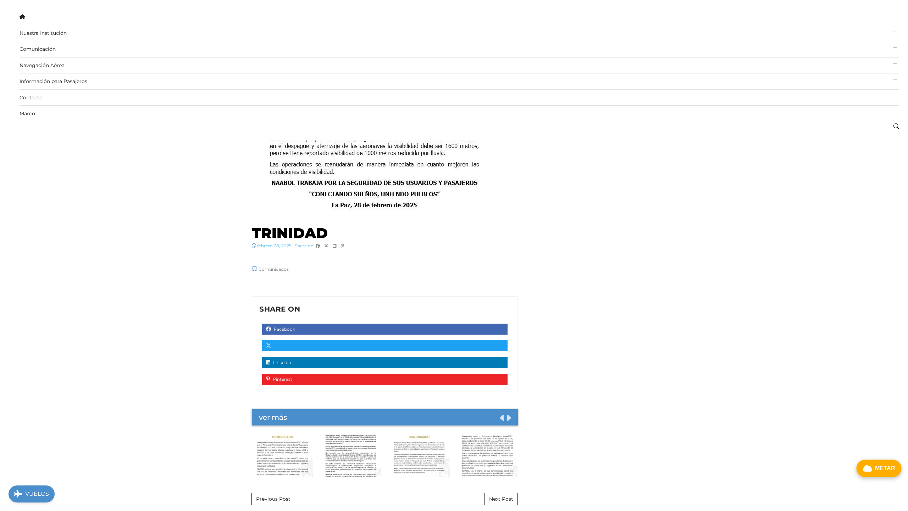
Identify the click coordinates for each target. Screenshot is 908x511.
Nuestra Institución (43, 33)
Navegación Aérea (42, 65)
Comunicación (38, 49)
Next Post (501, 499)
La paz (350, 455)
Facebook (284, 329)
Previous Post (273, 499)
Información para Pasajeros (53, 81)
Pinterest (282, 379)
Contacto (31, 97)
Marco (27, 113)
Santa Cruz (282, 455)
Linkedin (281, 362)
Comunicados (274, 269)
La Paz (419, 455)
